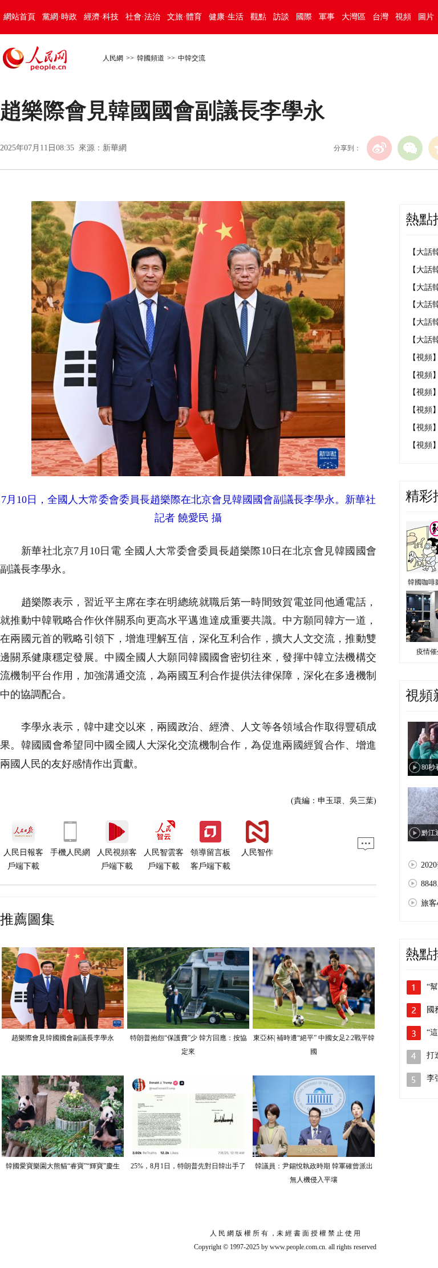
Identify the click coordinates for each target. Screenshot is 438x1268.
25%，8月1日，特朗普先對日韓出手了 (188, 1166)
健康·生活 (226, 17)
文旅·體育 (184, 17)
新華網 (115, 148)
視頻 (403, 17)
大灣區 (354, 17)
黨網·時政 (59, 17)
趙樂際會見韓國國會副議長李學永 (62, 1038)
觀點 (258, 17)
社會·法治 (142, 17)
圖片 (426, 17)
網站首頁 (19, 17)
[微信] (410, 148)
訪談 (281, 17)
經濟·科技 (101, 17)
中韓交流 (191, 58)
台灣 (380, 17)
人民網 (113, 58)
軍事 (327, 17)
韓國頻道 (150, 58)
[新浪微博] (379, 148)
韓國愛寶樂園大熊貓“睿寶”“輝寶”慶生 (63, 1166)
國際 (304, 17)
